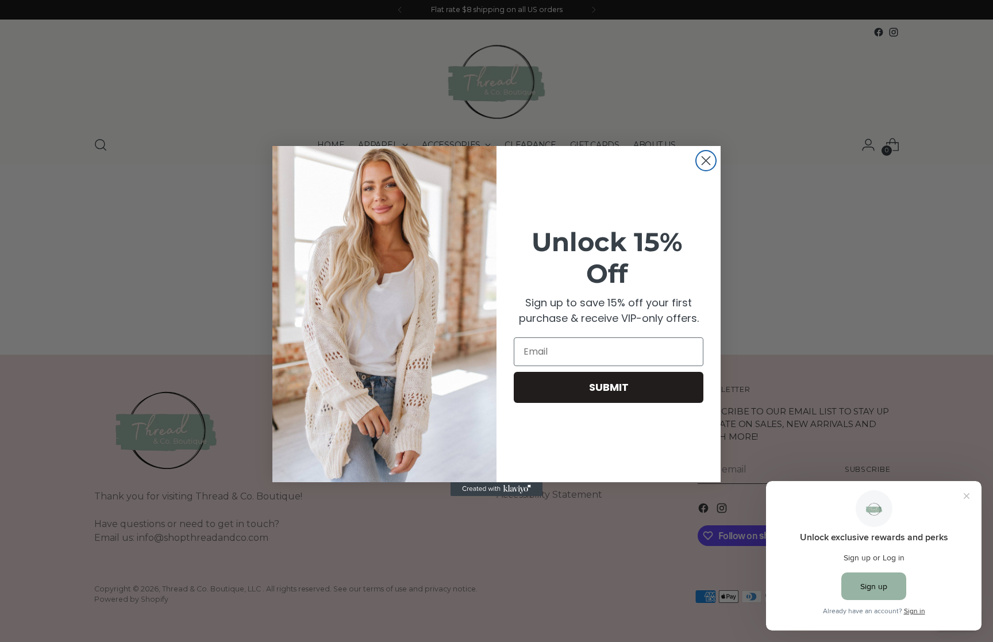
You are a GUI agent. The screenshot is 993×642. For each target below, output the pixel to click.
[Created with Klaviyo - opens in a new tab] (496, 489)
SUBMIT (609, 387)
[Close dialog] (706, 161)
